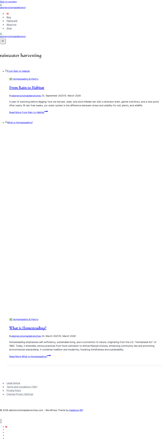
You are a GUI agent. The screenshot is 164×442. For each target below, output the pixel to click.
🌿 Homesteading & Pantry (23, 79)
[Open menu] (3, 41)
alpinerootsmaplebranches (26, 95)
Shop (9, 28)
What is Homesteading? (27, 327)
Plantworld (12, 21)
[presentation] (84, 71)
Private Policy (14, 390)
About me (11, 24)
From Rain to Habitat (26, 87)
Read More (26, 112)
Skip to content (8, 1)
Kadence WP (76, 410)
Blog (9, 17)
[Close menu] (0, 421)
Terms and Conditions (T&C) (22, 386)
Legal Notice (13, 383)
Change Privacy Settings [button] (20, 394)
